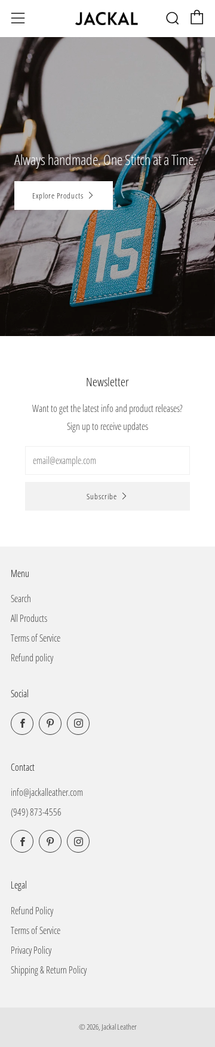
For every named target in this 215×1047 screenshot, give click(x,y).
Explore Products (58, 195)
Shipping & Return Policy (49, 969)
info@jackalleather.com (47, 792)
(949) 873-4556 (36, 812)
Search (21, 598)
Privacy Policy (31, 950)
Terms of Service (35, 638)
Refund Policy (32, 910)
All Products (29, 618)
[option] (107, 186)
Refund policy (32, 657)
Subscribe (102, 496)
